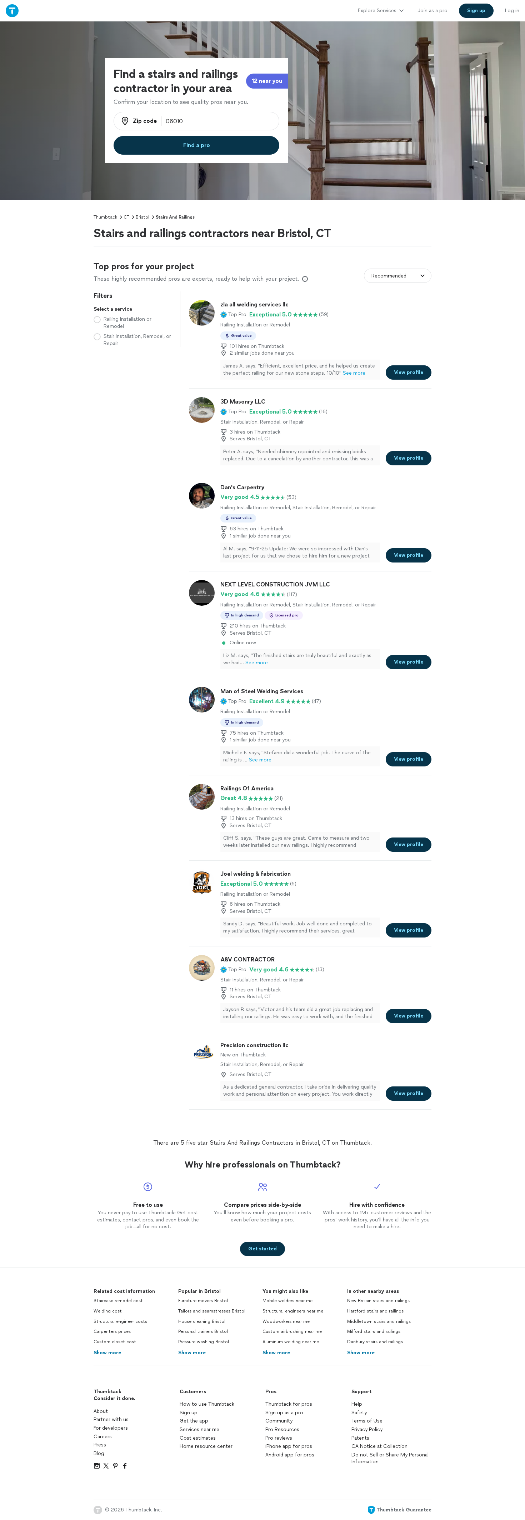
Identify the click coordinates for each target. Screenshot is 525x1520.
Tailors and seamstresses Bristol (211, 1311)
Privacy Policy (366, 1429)
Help (356, 1404)
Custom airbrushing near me (292, 1331)
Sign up (189, 1413)
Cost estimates (198, 1438)
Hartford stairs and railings (375, 1311)
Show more (107, 1353)
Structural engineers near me (292, 1311)
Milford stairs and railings (373, 1331)
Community (278, 1421)
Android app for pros (289, 1455)
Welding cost (108, 1311)
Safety (359, 1413)
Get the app (194, 1421)
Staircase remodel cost (118, 1300)
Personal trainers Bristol (203, 1331)
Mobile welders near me (287, 1300)
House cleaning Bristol (201, 1321)
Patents (360, 1438)
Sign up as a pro (284, 1413)
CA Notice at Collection (379, 1446)
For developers (111, 1428)
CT (126, 217)
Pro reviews (278, 1438)
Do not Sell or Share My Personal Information (390, 1458)
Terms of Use (366, 1421)
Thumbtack (105, 217)
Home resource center (206, 1446)
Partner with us (111, 1419)
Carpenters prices (112, 1331)
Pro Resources (282, 1429)
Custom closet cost (115, 1341)
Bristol (142, 217)
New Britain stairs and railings (378, 1300)
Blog (99, 1453)
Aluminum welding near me (290, 1341)
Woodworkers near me (286, 1321)
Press (100, 1445)
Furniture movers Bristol (203, 1300)
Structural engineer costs (120, 1321)
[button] (233, 315)
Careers (103, 1437)
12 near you (267, 81)
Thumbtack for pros (288, 1404)
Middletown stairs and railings (379, 1321)
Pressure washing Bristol (203, 1341)
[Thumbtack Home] (12, 10)
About (101, 1411)
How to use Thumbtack (207, 1404)
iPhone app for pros (288, 1446)
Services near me (199, 1429)
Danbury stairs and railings (375, 1341)
